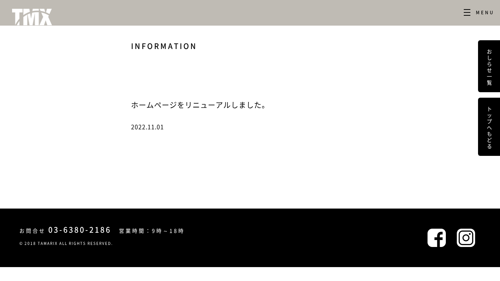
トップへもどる (489, 127)
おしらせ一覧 (489, 66)
